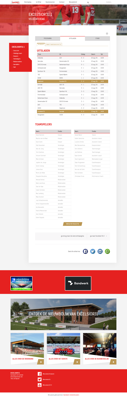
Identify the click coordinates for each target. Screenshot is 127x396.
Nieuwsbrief (73, 2)
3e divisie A (41, 44)
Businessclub (50, 2)
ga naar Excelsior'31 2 (97, 236)
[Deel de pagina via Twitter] (92, 251)
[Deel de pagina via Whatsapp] (107, 251)
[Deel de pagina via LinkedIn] (100, 251)
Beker (53, 44)
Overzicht (16, 51)
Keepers (15, 56)
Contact (61, 2)
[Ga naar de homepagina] (15, 2)
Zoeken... (109, 2)
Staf (14, 67)
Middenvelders (17, 61)
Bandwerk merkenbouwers (71, 395)
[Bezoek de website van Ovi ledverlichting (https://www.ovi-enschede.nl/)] (36, 283)
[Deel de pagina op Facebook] (85, 251)
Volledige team (17, 53)
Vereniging (27, 2)
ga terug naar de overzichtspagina (72, 236)
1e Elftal (38, 2)
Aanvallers (16, 64)
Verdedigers (16, 59)
